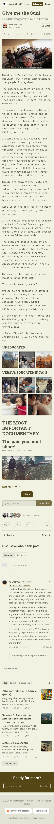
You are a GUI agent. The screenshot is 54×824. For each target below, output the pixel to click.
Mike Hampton (15, 24)
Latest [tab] (13, 683)
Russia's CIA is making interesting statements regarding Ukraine (16, 718)
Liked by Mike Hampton (21, 585)
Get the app (41, 810)
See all (8, 763)
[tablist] (14, 555)
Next (44, 535)
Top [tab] (5, 683)
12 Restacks (36, 515)
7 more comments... (11, 668)
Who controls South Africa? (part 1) (19, 692)
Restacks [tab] (21, 555)
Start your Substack (19, 810)
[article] (27, 699)
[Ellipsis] (50, 581)
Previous (11, 535)
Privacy (29, 800)
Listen (48, 26)
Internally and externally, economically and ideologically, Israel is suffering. (17, 748)
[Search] (49, 683)
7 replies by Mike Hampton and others (29, 655)
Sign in (48, 4)
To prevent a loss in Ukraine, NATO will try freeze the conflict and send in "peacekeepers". (19, 727)
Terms (37, 800)
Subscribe (37, 4)
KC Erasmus (14, 581)
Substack (12, 818)
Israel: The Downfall (15, 742)
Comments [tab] (9, 555)
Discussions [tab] (24, 683)
